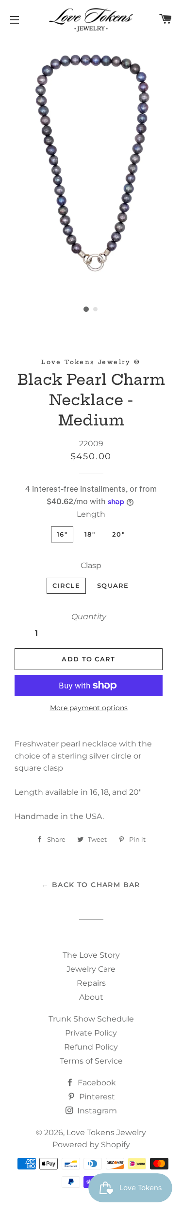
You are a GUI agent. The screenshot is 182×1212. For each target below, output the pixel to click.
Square (113, 585)
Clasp (91, 565)
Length (91, 514)
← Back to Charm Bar (91, 884)
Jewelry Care (91, 969)
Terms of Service (91, 1061)
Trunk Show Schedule (91, 1018)
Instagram (96, 1110)
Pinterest (96, 1096)
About (91, 997)
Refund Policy (91, 1046)
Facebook (96, 1082)
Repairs (91, 983)
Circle (66, 585)
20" (118, 534)
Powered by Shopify (91, 1144)
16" (62, 534)
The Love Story (91, 955)
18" (89, 534)
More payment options (89, 707)
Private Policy (91, 1032)
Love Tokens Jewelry (106, 1132)
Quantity (88, 616)
